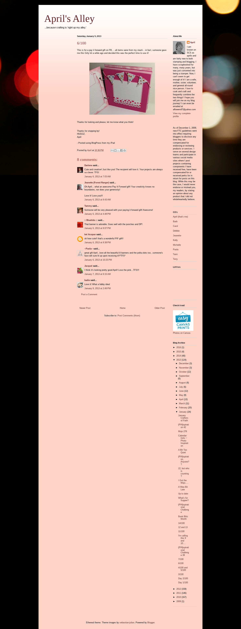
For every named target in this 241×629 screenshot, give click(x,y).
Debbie (176, 231)
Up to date (183, 493)
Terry (175, 259)
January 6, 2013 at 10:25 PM (98, 260)
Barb (175, 221)
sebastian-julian (127, 622)
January (183, 412)
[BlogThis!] (115, 150)
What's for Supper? (183, 499)
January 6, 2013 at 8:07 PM (97, 228)
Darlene (88, 165)
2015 (179, 351)
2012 (179, 589)
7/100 (180, 559)
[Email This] (112, 150)
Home (122, 308)
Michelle (177, 245)
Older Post (160, 308)
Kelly (175, 240)
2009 (179, 601)
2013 (179, 360)
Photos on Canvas (182, 333)
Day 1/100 (183, 582)
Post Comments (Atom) (129, 315)
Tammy (88, 206)
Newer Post (85, 308)
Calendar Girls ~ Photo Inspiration (183, 440)
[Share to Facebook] (121, 150)
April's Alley (69, 18)
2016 (179, 347)
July (181, 387)
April (192, 42)
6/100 (180, 563)
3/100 (180, 574)
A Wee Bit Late (183, 488)
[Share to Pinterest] (124, 150)
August (182, 382)
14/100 (181, 523)
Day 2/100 (183, 578)
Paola (175, 249)
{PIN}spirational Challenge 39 (183, 551)
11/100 (181, 531)
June (181, 391)
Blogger (150, 622)
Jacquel (88, 266)
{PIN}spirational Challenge (183, 508)
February (183, 407)
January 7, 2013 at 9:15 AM (97, 274)
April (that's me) (180, 216)
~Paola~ (88, 248)
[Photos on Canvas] (183, 330)
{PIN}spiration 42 (183, 425)
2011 (179, 593)
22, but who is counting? (183, 472)
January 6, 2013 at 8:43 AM (97, 199)
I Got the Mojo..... (183, 481)
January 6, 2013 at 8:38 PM (97, 242)
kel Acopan (90, 234)
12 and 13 (183, 527)
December (184, 363)
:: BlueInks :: (90, 220)
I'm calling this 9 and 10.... (183, 539)
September (184, 376)
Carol (175, 226)
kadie (87, 280)
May (181, 395)
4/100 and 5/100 (183, 568)
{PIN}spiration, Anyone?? (183, 460)
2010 (179, 597)
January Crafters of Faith (183, 418)
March (182, 403)
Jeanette (177, 235)
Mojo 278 (182, 431)
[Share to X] (118, 150)
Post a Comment (89, 294)
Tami (175, 254)
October (183, 372)
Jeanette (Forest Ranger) (97, 182)
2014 (179, 356)
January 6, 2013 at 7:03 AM (97, 176)
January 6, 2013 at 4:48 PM (97, 214)
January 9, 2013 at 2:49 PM (97, 288)
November (184, 367)
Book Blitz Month (183, 517)
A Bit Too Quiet (182, 451)
